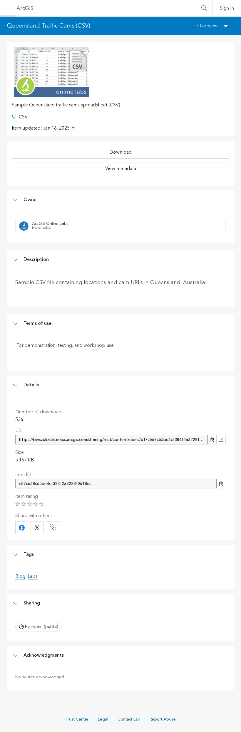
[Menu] (8, 8)
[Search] (204, 8)
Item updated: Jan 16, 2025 (41, 128)
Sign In (227, 8)
